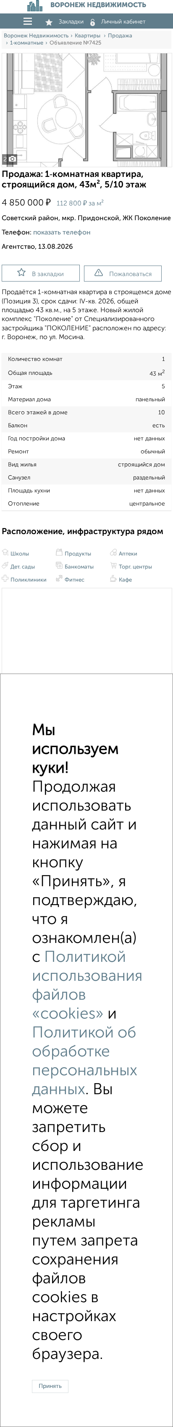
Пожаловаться (130, 274)
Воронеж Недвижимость (36, 36)
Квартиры (88, 36)
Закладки (71, 22)
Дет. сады (22, 567)
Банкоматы (78, 567)
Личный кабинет (123, 22)
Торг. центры (135, 567)
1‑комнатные (26, 43)
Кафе (125, 580)
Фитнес (73, 580)
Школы (19, 554)
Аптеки (127, 554)
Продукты (77, 554)
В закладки (48, 274)
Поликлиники (28, 580)
